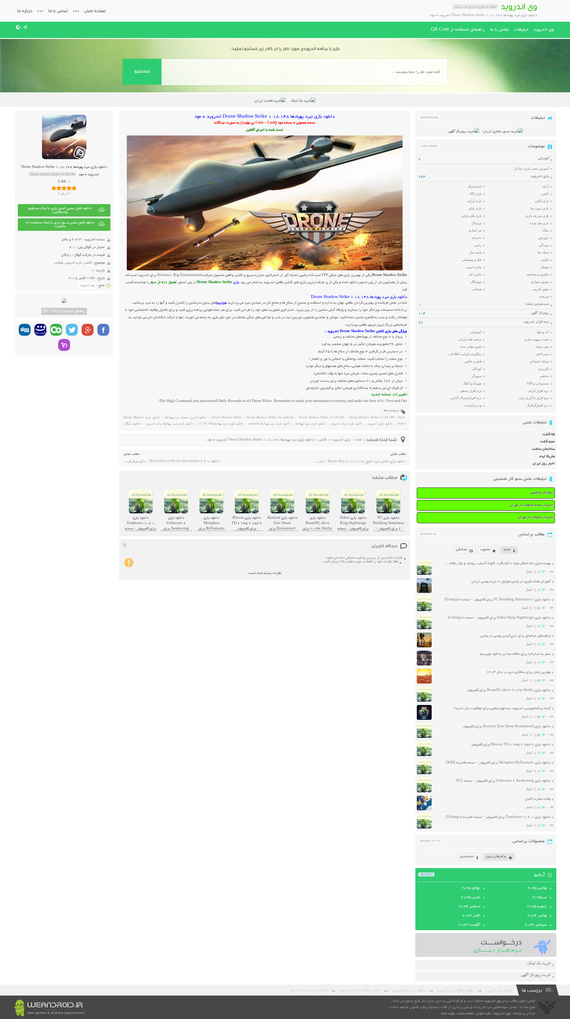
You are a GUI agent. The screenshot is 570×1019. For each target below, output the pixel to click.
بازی (236, 282)
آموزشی (543, 158)
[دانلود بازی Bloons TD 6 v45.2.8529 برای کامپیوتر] (424, 755)
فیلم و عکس (473, 361)
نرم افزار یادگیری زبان (534, 398)
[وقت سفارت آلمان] (424, 810)
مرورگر (477, 376)
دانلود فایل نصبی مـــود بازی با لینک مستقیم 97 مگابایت (59, 224)
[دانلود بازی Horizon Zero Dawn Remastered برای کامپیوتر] (424, 737)
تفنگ (545, 230)
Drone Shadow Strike (226, 417)
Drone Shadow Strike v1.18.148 (321, 417)
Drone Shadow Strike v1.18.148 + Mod (377, 417)
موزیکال (476, 281)
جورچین (543, 237)
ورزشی (544, 296)
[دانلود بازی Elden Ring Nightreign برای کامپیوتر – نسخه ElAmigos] (424, 628)
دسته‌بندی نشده (537, 304)
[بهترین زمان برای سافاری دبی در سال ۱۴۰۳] (424, 683)
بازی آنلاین (542, 201)
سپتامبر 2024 (536, 925)
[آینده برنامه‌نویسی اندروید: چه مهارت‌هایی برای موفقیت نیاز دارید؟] (424, 719)
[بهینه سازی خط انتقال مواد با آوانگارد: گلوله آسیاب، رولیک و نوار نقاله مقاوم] (424, 574)
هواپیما (221, 303)
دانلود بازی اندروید (380, 423)
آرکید (545, 186)
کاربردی (543, 368)
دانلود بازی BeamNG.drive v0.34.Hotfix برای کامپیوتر (509, 690)
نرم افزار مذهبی (471, 390)
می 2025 (539, 897)
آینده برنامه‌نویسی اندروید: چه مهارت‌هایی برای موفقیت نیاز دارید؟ (502, 708)
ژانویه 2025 (537, 907)
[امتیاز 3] (63, 188)
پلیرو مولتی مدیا (471, 346)
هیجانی (58, 262)
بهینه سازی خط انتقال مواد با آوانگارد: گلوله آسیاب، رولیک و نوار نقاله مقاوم (497, 563)
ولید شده (447, 1013)
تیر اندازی (475, 230)
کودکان (477, 368)
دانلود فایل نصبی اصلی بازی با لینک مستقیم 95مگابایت (59, 210)
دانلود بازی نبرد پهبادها (310, 423)
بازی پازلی (475, 208)
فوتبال (544, 267)
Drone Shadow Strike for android (270, 417)
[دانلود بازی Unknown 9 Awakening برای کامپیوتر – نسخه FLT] (424, 792)
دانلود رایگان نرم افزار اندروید (360, 990)
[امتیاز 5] (74, 188)
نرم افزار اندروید (536, 322)
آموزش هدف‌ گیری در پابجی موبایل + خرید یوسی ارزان (511, 581)
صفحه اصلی (95, 10)
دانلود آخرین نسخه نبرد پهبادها (186, 417)
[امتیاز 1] (53, 188)
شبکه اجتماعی (539, 361)
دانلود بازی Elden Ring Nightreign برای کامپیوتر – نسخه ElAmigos (499, 618)
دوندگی (544, 245)
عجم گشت (547, 442)
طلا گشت (548, 434)
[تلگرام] (25, 27)
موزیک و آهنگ (472, 383)
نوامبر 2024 (537, 916)
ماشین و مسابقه (538, 274)
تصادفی (461, 549)
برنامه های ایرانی (470, 339)
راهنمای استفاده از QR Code (457, 29)
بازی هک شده (539, 223)
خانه (359, 440)
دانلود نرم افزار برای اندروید (308, 990)
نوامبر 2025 (537, 888)
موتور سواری (540, 281)
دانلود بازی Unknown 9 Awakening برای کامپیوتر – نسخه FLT (503, 781)
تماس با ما (58, 10)
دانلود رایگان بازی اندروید (455, 990)
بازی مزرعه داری (537, 215)
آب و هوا (543, 332)
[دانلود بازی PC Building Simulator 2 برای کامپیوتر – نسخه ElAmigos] (424, 610)
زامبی (478, 245)
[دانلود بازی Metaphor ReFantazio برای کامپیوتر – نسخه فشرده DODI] (424, 773)
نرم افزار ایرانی (538, 390)
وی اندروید (543, 29)
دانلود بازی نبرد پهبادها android (269, 423)
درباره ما (24, 10)
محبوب (485, 549)
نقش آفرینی (540, 289)
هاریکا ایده (547, 456)
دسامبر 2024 (469, 907)
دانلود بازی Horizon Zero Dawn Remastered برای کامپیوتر (507, 726)
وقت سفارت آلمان (538, 799)
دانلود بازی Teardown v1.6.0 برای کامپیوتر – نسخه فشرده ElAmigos (498, 817)
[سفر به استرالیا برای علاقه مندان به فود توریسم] (424, 665)
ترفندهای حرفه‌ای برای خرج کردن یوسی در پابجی (515, 636)
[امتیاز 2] (58, 188)
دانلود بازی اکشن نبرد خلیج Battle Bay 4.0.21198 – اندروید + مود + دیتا (360, 461)
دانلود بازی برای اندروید (346, 423)
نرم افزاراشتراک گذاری (466, 398)
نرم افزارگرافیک (538, 405)
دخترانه (477, 237)
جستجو (142, 71)
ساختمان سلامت (543, 449)
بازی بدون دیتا (539, 208)
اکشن (88, 262)
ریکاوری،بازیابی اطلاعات (465, 354)
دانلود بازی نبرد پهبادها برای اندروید (169, 423)
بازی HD (476, 193)
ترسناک (476, 223)
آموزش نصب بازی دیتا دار (531, 168)
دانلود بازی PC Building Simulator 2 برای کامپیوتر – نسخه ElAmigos (498, 600)
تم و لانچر (542, 354)
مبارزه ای (475, 274)
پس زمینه (542, 346)
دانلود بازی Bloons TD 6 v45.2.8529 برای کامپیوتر (511, 745)
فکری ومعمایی (472, 259)
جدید (507, 549)
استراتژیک (475, 186)
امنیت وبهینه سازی (536, 339)
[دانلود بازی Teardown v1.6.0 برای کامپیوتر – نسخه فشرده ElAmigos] (424, 828)
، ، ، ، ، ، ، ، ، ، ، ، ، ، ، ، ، (265, 421)
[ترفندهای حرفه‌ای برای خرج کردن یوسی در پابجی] (424, 647)
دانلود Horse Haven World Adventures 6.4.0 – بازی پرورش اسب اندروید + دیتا (172, 461)
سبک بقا (543, 252)
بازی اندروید (74, 262)
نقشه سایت (465, 1013)
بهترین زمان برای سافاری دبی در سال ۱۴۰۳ (518, 672)
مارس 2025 (470, 897)
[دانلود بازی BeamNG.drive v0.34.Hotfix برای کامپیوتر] (424, 701)
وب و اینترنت (473, 405)
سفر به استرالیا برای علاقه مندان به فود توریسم (515, 654)
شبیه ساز (475, 252)
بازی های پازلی (472, 215)
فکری (545, 259)
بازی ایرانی (474, 201)
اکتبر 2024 (471, 916)
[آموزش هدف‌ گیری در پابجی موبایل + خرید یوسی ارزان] (424, 592)
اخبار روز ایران (544, 464)
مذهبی (544, 376)
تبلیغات (521, 29)
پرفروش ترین (496, 856)
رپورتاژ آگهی (540, 313)
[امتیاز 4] (69, 188)
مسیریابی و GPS (538, 383)
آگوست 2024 (469, 925)
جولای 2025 (470, 888)
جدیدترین (467, 856)
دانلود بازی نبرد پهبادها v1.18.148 (221, 423)
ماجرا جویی (474, 267)
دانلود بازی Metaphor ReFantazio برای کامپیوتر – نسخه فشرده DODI (498, 763)
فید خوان (483, 1013)
